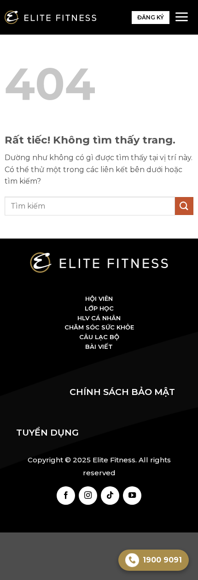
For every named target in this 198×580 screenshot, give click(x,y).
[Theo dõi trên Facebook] (66, 495)
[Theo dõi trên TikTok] (110, 495)
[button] (181, 17)
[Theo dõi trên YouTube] (132, 495)
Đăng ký (150, 17)
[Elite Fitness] (50, 17)
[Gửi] (184, 206)
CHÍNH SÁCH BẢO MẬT (126, 392)
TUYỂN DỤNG (47, 432)
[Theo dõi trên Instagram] (88, 495)
